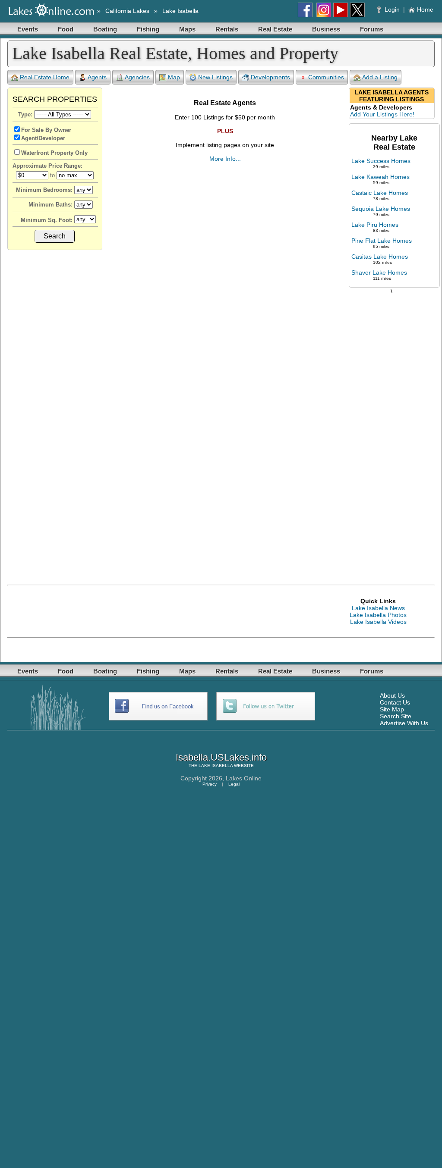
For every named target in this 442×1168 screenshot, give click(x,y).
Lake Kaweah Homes (380, 176)
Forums (371, 29)
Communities (326, 77)
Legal (234, 784)
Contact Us (395, 702)
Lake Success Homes (380, 160)
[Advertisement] (391, 430)
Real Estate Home (44, 77)
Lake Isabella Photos (378, 614)
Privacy (209, 784)
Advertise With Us (404, 723)
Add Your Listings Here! (382, 114)
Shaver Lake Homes (379, 272)
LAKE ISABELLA (216, 765)
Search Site (395, 716)
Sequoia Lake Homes (380, 208)
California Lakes (127, 10)
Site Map (392, 709)
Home (425, 9)
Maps (187, 29)
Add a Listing (380, 77)
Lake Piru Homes (374, 224)
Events (27, 29)
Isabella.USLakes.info (221, 757)
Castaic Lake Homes (379, 192)
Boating (105, 29)
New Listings (215, 77)
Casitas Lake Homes (379, 256)
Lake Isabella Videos (378, 621)
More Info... (225, 158)
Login (392, 9)
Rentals (226, 29)
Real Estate (275, 29)
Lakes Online (244, 778)
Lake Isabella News (378, 607)
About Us (392, 695)
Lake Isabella (180, 10)
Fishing (148, 29)
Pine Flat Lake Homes (381, 240)
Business (326, 29)
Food (65, 29)
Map (174, 77)
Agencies (137, 77)
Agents (97, 77)
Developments (270, 77)
